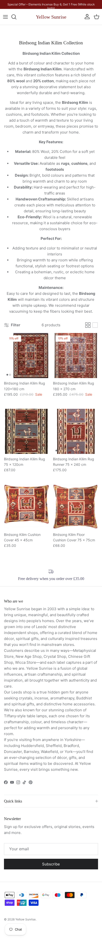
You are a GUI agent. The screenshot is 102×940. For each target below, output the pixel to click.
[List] (95, 325)
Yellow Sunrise (25, 919)
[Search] (16, 16)
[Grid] (88, 325)
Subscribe (51, 864)
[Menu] (5, 16)
